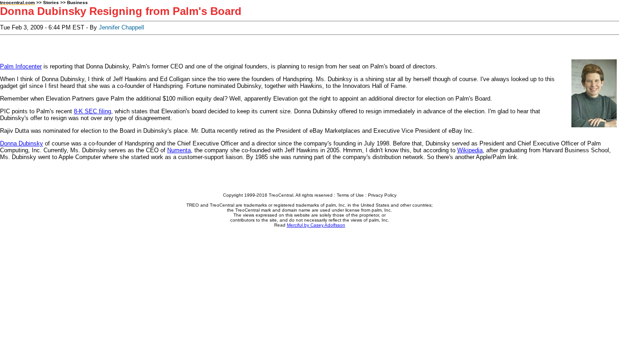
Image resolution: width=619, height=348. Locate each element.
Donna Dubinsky (21, 143)
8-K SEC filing (92, 111)
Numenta (179, 150)
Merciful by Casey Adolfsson (316, 224)
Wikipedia (470, 150)
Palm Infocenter (21, 66)
